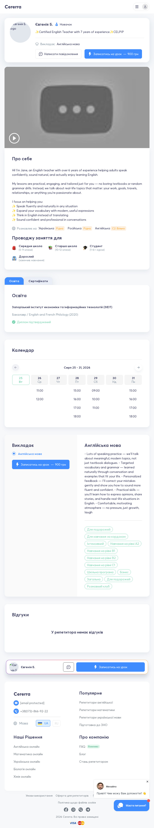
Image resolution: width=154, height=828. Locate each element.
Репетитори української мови (100, 717)
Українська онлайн (27, 761)
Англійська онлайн (26, 746)
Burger (136, 6)
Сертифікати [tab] (38, 281)
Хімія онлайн (22, 776)
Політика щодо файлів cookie (77, 802)
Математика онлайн (28, 754)
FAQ (82, 746)
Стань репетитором (93, 761)
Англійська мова (68, 44)
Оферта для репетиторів (72, 795)
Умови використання (39, 795)
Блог (82, 754)
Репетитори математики (97, 710)
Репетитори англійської (96, 702)
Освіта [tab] (14, 281)
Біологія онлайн (24, 769)
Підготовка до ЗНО (93, 725)
